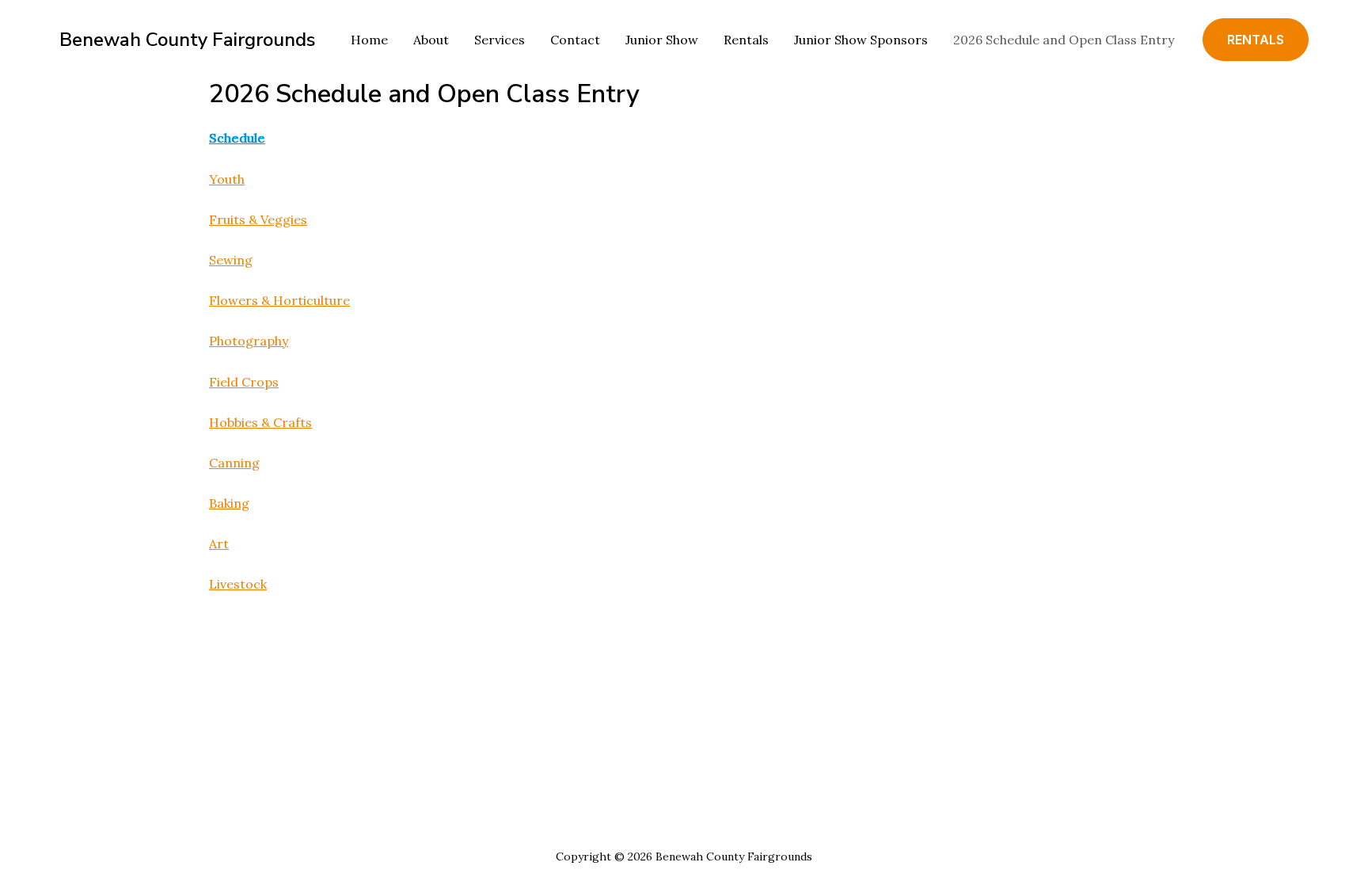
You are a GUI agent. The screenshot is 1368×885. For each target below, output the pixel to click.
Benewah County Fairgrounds (187, 39)
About (431, 40)
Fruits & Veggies (258, 219)
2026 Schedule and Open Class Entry (1063, 40)
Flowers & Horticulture (279, 300)
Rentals (746, 40)
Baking (229, 503)
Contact (575, 40)
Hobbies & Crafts (260, 422)
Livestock (238, 584)
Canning (234, 463)
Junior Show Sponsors (861, 40)
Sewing (231, 260)
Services (499, 40)
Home (369, 40)
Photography (248, 341)
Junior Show (661, 40)
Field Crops (244, 382)
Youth (227, 179)
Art (219, 543)
